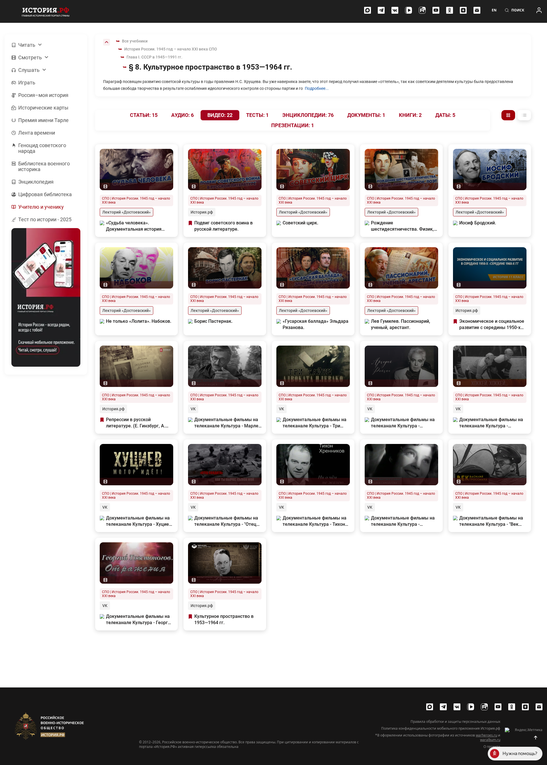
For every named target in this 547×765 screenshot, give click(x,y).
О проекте (491, 746)
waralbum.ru (490, 739)
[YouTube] (435, 10)
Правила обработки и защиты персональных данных (455, 721)
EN (494, 10)
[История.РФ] (46, 11)
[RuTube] (422, 10)
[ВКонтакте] (394, 10)
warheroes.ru (486, 735)
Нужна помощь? (520, 753)
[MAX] (367, 10)
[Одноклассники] (449, 10)
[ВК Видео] (408, 10)
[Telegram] (381, 10)
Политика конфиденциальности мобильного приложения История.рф (440, 728)
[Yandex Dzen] (463, 10)
